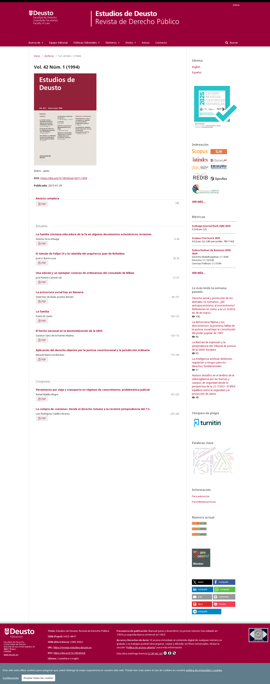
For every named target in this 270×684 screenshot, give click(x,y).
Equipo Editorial (58, 42)
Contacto (161, 42)
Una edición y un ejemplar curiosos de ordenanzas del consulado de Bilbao (85, 273)
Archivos (49, 56)
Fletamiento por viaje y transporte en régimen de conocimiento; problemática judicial (93, 389)
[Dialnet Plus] (219, 163)
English (196, 67)
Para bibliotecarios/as (204, 501)
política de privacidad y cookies (204, 670)
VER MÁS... (198, 201)
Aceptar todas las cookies (38, 677)
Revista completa (47, 198)
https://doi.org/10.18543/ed (69, 653)
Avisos (146, 42)
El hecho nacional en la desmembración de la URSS (69, 331)
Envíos (129, 42)
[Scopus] (201, 155)
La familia (42, 311)
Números (111, 42)
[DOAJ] (201, 170)
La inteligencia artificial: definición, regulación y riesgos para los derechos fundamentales (212, 362)
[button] (202, 582)
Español (196, 72)
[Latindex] (201, 163)
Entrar (236, 5)
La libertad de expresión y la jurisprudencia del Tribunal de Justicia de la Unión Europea (214, 345)
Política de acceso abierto (141, 647)
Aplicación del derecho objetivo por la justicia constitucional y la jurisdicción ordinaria (93, 350)
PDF (43, 204)
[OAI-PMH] (258, 641)
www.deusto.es (11, 654)
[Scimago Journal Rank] (219, 155)
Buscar (233, 42)
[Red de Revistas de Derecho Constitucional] (206, 195)
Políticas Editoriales (85, 42)
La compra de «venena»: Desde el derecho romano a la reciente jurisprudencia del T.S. (93, 409)
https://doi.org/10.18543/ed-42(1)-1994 (64, 178)
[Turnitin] (207, 427)
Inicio (37, 56)
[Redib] (201, 181)
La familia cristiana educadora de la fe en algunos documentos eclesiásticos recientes (94, 234)
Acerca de (34, 42)
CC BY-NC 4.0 (155, 653)
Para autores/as (201, 496)
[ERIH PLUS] (219, 170)
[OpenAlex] (219, 181)
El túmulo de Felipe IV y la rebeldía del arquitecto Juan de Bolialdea (80, 253)
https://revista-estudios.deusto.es (72, 647)
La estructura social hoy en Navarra (59, 292)
